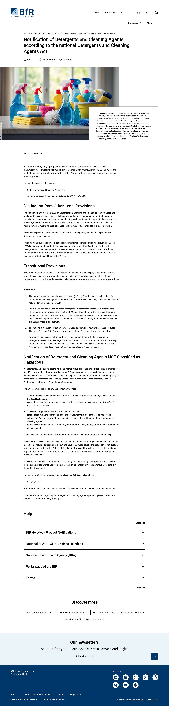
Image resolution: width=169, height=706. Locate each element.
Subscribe (81, 656)
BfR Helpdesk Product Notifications (85, 534)
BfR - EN (27, 33)
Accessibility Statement (54, 699)
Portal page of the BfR (85, 568)
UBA (98, 170)
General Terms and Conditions (36, 694)
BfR (110, 118)
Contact (60, 694)
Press (96, 13)
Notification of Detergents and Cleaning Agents (97, 33)
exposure (99, 136)
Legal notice (76, 694)
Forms (85, 580)
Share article (49, 59)
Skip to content (33, 155)
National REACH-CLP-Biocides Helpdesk (85, 545)
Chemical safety (39, 33)
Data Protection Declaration (24, 699)
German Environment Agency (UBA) (85, 557)
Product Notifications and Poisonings (62, 33)
